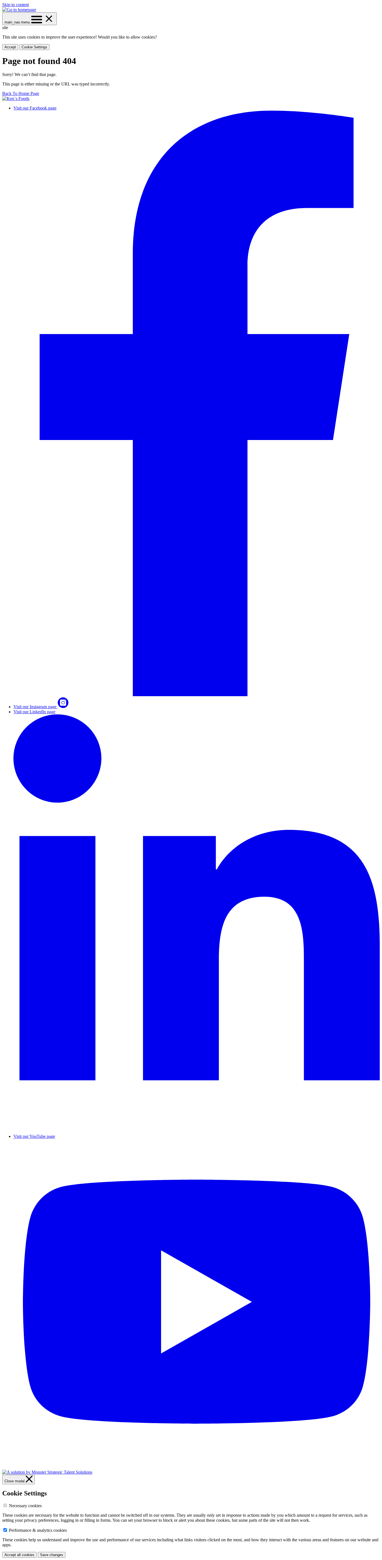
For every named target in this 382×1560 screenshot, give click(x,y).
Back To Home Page (20, 93)
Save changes (51, 1555)
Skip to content (15, 4)
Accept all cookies (19, 1555)
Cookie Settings (34, 47)
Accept (10, 47)
